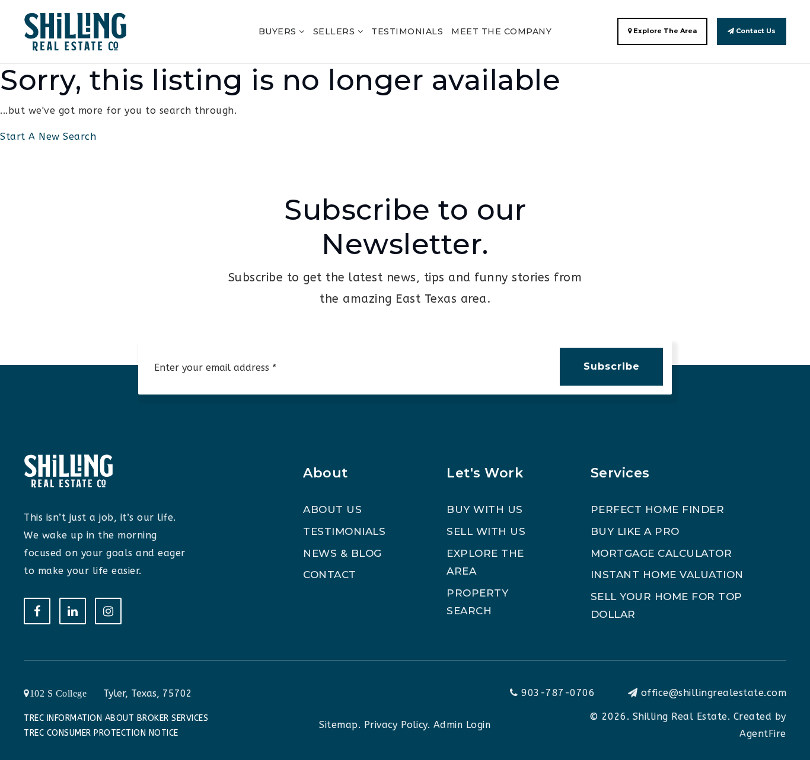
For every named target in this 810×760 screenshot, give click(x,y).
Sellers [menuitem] (335, 31)
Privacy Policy (396, 724)
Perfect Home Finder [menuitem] (658, 509)
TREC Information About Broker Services (116, 718)
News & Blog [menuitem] (342, 553)
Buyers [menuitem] (279, 31)
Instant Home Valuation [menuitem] (667, 575)
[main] (405, 73)
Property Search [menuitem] (477, 602)
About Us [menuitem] (332, 509)
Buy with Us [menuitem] (485, 509)
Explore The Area (664, 31)
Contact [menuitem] (329, 575)
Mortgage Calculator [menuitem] (661, 553)
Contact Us (755, 31)
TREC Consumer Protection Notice (101, 733)
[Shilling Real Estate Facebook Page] (37, 611)
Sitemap (338, 724)
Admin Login (462, 724)
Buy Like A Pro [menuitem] (635, 531)
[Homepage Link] (75, 31)
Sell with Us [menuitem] (486, 531)
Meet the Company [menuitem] (501, 31)
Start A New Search (48, 136)
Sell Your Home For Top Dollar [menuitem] (666, 606)
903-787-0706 (556, 692)
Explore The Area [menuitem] (485, 562)
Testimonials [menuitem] (407, 31)
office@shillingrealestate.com (714, 692)
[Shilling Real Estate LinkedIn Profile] (72, 611)
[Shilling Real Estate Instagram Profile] (108, 611)
